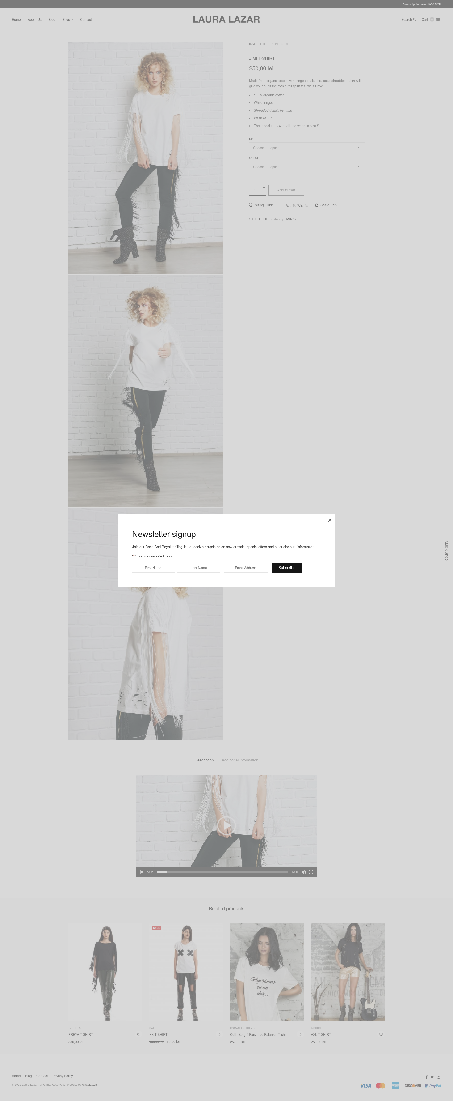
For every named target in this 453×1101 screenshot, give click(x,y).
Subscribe (286, 567)
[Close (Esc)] (330, 519)
